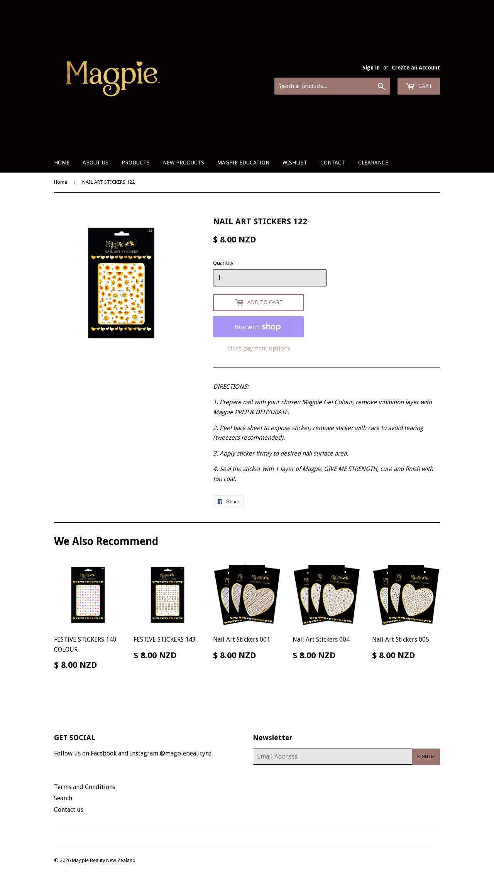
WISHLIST (295, 162)
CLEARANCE (373, 162)
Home (61, 162)
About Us (95, 162)
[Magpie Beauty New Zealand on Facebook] (239, 838)
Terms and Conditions (84, 787)
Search (63, 798)
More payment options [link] (258, 348)
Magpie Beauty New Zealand (103, 860)
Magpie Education (243, 162)
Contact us (68, 809)
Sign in (371, 67)
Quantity (223, 263)
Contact (332, 162)
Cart (424, 86)
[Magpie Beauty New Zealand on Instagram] (252, 838)
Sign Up (426, 756)
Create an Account (416, 67)
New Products (183, 162)
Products (136, 162)
